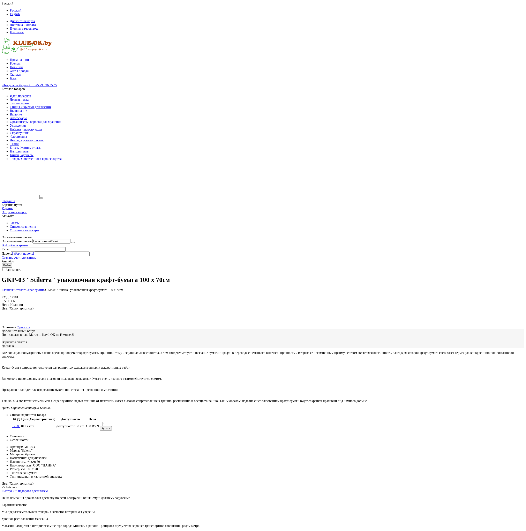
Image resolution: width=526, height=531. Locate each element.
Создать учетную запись (19, 257)
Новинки (16, 67)
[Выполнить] (73, 242)
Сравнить (23, 327)
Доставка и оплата (23, 25)
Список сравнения (23, 226)
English (15, 14)
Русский (16, 10)
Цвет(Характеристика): (18, 308)
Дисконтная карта (22, 21)
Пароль (7, 253)
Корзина (7, 208)
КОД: (5, 297)
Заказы (15, 223)
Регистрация (19, 245)
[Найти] (41, 198)
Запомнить (13, 269)
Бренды (15, 63)
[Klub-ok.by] (27, 52)
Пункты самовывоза (24, 28)
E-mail (6, 249)
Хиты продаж (19, 71)
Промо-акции (19, 59)
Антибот (8, 261)
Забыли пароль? (23, 253)
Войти (6, 245)
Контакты (17, 32)
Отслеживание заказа (17, 241)
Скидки (15, 74)
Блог (13, 78)
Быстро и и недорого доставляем (25, 491)
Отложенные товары (24, 230)
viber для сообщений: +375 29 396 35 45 (29, 85)
